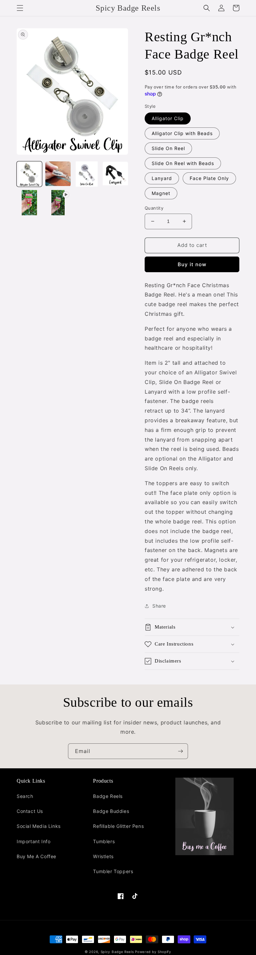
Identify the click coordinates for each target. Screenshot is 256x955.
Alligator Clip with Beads (182, 133)
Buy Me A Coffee (36, 856)
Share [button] (159, 606)
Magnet (161, 193)
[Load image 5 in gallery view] (29, 202)
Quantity (154, 208)
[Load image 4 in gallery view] (115, 174)
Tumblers (104, 841)
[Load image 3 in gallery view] (86, 174)
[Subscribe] (180, 751)
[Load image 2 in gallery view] (58, 174)
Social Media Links (39, 826)
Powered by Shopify (153, 952)
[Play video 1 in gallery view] (58, 202)
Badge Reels (108, 796)
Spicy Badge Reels (117, 952)
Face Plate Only (209, 178)
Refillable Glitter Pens (118, 826)
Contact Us (30, 811)
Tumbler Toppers (113, 871)
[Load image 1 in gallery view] (29, 174)
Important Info (33, 841)
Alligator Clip (168, 118)
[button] (20, 8)
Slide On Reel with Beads (183, 163)
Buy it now (192, 264)
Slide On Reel (168, 148)
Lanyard (162, 178)
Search (25, 796)
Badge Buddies (111, 811)
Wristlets (103, 856)
